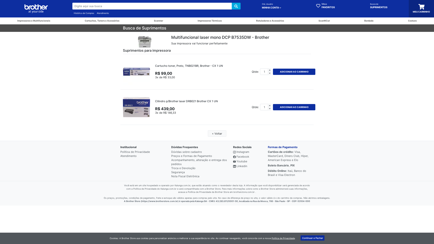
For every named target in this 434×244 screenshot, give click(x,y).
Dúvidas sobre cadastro (186, 152)
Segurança (178, 172)
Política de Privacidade (135, 152)
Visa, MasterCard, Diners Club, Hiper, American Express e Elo (288, 156)
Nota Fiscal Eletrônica (185, 176)
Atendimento (103, 13)
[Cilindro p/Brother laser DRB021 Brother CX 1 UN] (136, 107)
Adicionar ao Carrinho (294, 71)
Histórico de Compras (84, 13)
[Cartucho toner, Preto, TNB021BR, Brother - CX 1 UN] (136, 71)
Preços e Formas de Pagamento (191, 156)
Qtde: (255, 71)
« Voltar (217, 133)
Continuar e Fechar (312, 238)
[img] (236, 6)
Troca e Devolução (183, 168)
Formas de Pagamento (283, 147)
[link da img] (36, 8)
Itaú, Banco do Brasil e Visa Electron (287, 173)
